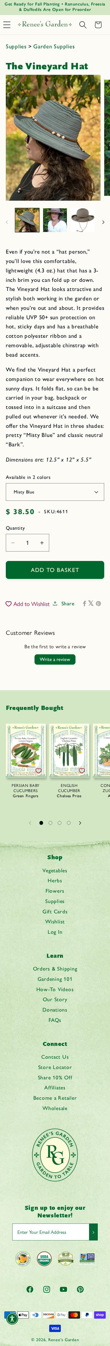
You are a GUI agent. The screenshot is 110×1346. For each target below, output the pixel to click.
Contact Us (55, 1057)
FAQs (55, 1020)
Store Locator (55, 1067)
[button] (82, 25)
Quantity (15, 528)
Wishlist (55, 921)
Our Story (55, 999)
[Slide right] (103, 222)
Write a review (55, 659)
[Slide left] (6, 222)
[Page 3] (59, 822)
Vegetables (55, 870)
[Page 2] (50, 822)
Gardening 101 (55, 979)
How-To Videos (55, 989)
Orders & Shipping (55, 968)
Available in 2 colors (28, 477)
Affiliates (55, 1087)
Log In (55, 932)
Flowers (55, 891)
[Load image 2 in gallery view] (55, 220)
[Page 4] (68, 822)
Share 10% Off (55, 1077)
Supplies (17, 46)
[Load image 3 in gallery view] (83, 220)
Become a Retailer (55, 1098)
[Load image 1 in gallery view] (27, 220)
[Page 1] (41, 822)
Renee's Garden (63, 1339)
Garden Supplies (54, 46)
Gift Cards (55, 911)
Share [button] (68, 603)
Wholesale (55, 1108)
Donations (55, 1009)
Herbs (55, 880)
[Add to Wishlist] (38, 770)
